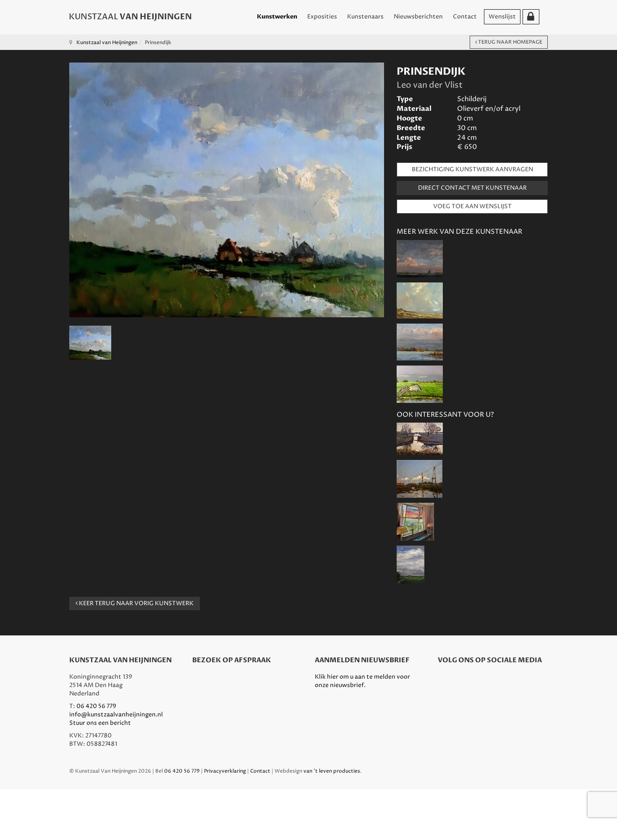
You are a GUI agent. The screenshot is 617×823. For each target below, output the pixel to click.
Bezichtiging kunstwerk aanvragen (472, 169)
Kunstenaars (365, 17)
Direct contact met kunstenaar (472, 188)
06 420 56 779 (96, 706)
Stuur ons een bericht (100, 723)
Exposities (322, 17)
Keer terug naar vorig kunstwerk (135, 603)
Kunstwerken (277, 17)
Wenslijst (502, 17)
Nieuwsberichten (418, 17)
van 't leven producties (331, 771)
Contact (465, 17)
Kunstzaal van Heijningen (106, 42)
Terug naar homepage (509, 42)
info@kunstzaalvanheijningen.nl (116, 714)
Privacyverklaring (225, 771)
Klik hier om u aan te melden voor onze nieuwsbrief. (362, 681)
